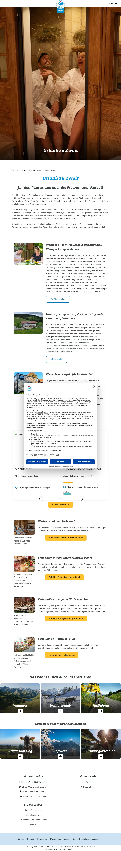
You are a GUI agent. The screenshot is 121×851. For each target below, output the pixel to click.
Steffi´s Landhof (58, 299)
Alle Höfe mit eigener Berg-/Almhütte (66, 618)
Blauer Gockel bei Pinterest (34, 792)
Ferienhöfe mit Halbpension (62, 655)
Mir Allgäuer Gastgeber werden (33, 820)
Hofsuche (88, 782)
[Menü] (116, 3)
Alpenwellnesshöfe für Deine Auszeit (66, 538)
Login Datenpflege (33, 810)
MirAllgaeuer (26, 170)
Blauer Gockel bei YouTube (34, 796)
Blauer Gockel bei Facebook (34, 782)
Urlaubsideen (37, 170)
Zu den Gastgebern (60, 505)
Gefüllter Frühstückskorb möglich (64, 577)
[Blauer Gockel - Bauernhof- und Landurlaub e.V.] (60, 6)
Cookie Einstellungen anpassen (86, 839)
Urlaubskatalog (87, 787)
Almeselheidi (56, 359)
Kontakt (33, 824)
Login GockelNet (33, 815)
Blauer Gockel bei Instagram (34, 787)
